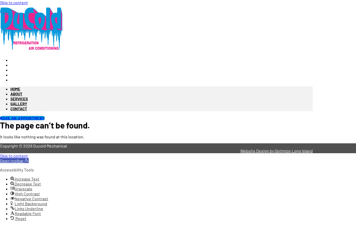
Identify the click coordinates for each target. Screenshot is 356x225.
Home (15, 89)
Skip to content (14, 2)
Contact (19, 79)
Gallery (18, 103)
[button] (14, 160)
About (16, 94)
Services (19, 99)
